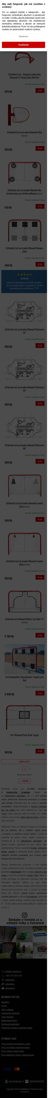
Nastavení (23, 36)
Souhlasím (23, 45)
